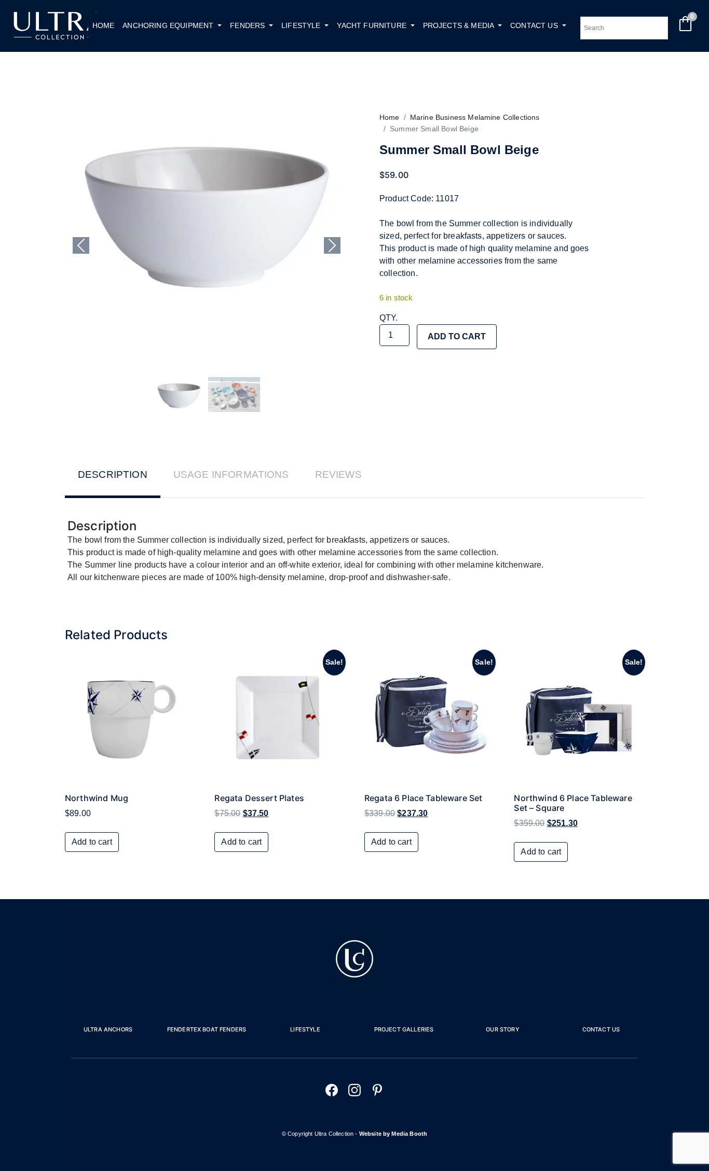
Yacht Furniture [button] (372, 25)
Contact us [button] (535, 25)
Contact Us (601, 1029)
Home (103, 25)
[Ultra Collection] (59, 45)
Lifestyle (305, 1029)
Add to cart (457, 336)
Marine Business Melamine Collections (475, 117)
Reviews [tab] (338, 474)
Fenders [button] (248, 25)
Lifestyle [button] (302, 25)
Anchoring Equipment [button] (168, 25)
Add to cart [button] (92, 841)
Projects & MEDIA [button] (459, 25)
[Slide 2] (234, 395)
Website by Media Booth (393, 1134)
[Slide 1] (179, 395)
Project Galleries (404, 1029)
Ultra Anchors (108, 1029)
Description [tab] (112, 474)
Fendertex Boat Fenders (207, 1029)
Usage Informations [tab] (231, 474)
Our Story (502, 1029)
